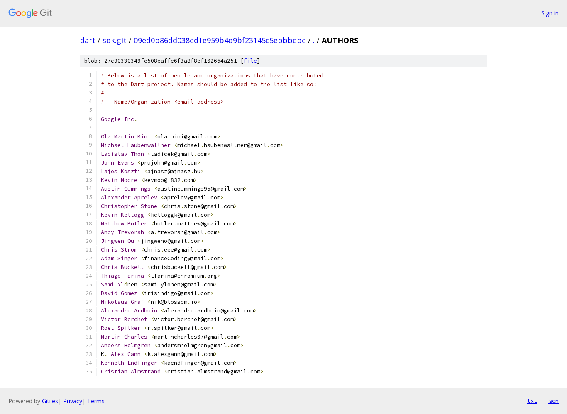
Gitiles (50, 401)
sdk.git (115, 40)
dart (87, 40)
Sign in (550, 13)
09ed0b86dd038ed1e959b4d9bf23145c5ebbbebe (220, 40)
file (250, 60)
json (552, 400)
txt (532, 400)
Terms (96, 401)
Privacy (72, 401)
